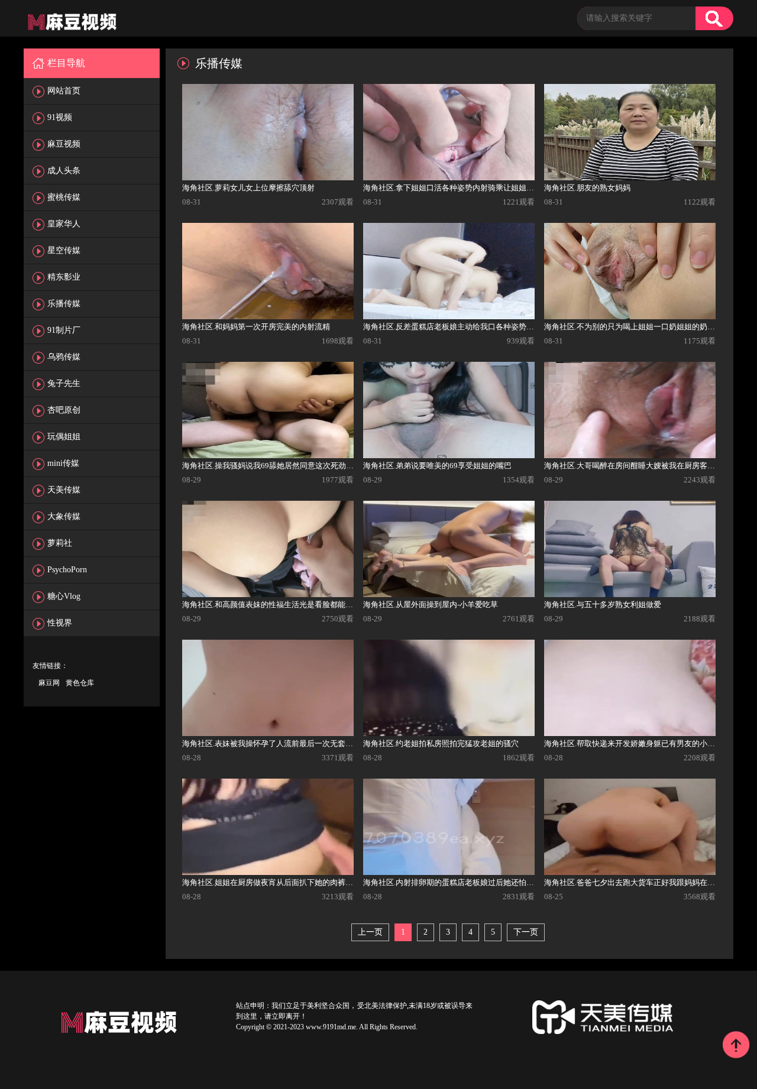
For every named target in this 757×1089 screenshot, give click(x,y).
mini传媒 (63, 463)
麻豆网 (49, 683)
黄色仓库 (80, 683)
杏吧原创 (63, 410)
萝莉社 (59, 543)
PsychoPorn (67, 569)
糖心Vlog (63, 596)
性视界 (59, 622)
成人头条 (63, 170)
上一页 (370, 932)
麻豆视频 (63, 144)
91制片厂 (63, 330)
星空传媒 (63, 250)
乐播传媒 (63, 303)
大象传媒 (63, 516)
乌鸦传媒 (63, 356)
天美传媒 (63, 489)
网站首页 (63, 90)
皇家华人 (63, 223)
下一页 (525, 932)
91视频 (59, 117)
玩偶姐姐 (63, 436)
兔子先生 (63, 383)
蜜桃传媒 (63, 197)
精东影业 (63, 277)
